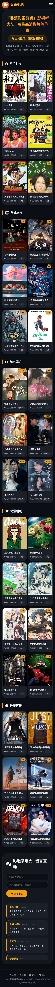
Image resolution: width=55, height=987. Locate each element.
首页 (14, 975)
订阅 (23, 975)
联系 (33, 975)
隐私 (43, 975)
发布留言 (18, 893)
